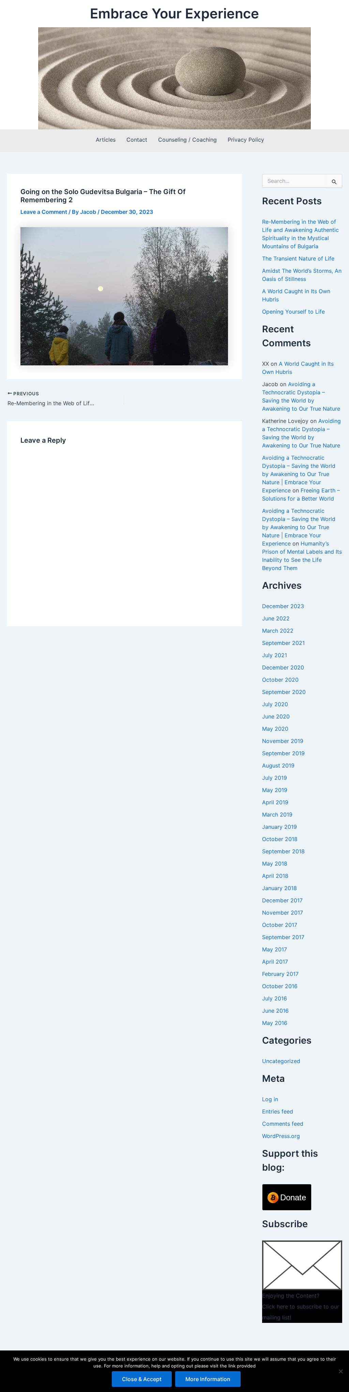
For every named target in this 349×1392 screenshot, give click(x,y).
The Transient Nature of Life (298, 258)
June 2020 (276, 716)
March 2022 (277, 630)
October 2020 (280, 679)
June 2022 (276, 618)
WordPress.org (281, 1136)
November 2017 (282, 912)
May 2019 (274, 790)
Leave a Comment (43, 211)
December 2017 (282, 900)
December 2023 (283, 606)
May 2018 (274, 863)
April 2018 (275, 875)
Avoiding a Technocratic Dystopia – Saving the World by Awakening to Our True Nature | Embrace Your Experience (298, 474)
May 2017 (274, 949)
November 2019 (282, 741)
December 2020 (283, 667)
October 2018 (280, 839)
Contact (136, 139)
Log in (270, 1099)
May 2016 (274, 1022)
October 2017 (279, 924)
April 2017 (275, 961)
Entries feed (277, 1111)
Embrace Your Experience (174, 13)
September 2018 (283, 851)
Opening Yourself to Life (293, 311)
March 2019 (277, 814)
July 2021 (274, 655)
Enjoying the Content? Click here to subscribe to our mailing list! (300, 1306)
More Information (207, 1379)
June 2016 (275, 1010)
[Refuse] (340, 1371)
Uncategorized (281, 1061)
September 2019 (283, 753)
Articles (106, 139)
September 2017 (283, 937)
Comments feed (282, 1123)
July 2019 (274, 777)
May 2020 (275, 728)
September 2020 (284, 692)
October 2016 (280, 986)
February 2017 (280, 973)
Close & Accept (142, 1379)
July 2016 (274, 998)
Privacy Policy (246, 139)
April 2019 (275, 802)
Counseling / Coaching (187, 139)
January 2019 (279, 826)
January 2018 (279, 888)
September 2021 (283, 642)
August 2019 (278, 765)
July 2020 (275, 704)
